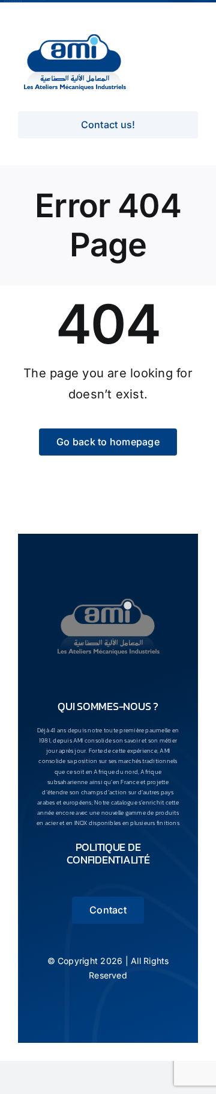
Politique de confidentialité (108, 853)
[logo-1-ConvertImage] (108, 599)
